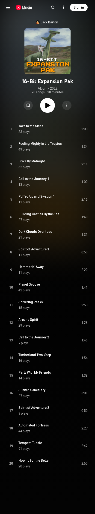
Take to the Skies (30, 126)
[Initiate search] (52, 7)
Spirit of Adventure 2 (33, 408)
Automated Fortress (33, 425)
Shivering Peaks (30, 302)
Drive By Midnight (31, 161)
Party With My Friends (34, 372)
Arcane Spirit (28, 320)
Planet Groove (29, 284)
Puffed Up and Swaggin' (36, 196)
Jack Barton (49, 22)
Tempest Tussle (30, 443)
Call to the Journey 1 (33, 179)
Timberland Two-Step (34, 355)
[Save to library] (28, 105)
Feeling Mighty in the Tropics (40, 143)
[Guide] (8, 7)
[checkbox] (84, 129)
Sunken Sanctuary (31, 390)
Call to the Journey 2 (33, 337)
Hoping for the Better (34, 460)
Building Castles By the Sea (38, 214)
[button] (28, 105)
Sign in (79, 7)
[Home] (24, 7)
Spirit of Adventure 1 (33, 249)
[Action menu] (66, 105)
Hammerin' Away (31, 267)
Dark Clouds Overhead (35, 231)
